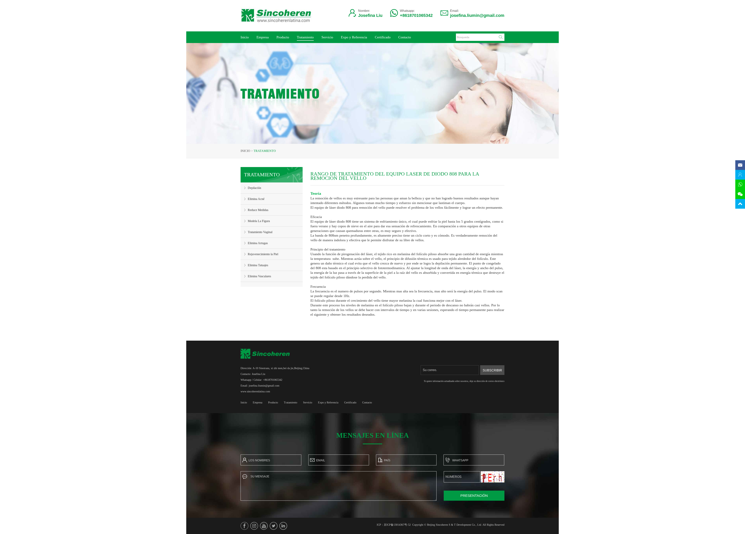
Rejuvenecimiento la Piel (263, 254)
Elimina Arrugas (258, 243)
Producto (282, 37)
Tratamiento (305, 37)
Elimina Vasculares (259, 276)
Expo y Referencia (354, 37)
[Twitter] (273, 526)
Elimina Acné (256, 199)
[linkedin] (283, 526)
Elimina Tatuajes (258, 265)
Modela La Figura (259, 221)
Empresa (262, 37)
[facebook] (244, 526)
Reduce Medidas (258, 210)
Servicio (327, 37)
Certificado (383, 37)
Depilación (254, 187)
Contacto (404, 37)
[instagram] (254, 526)
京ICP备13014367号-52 (397, 524)
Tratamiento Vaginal (260, 232)
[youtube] (264, 526)
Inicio (245, 37)
